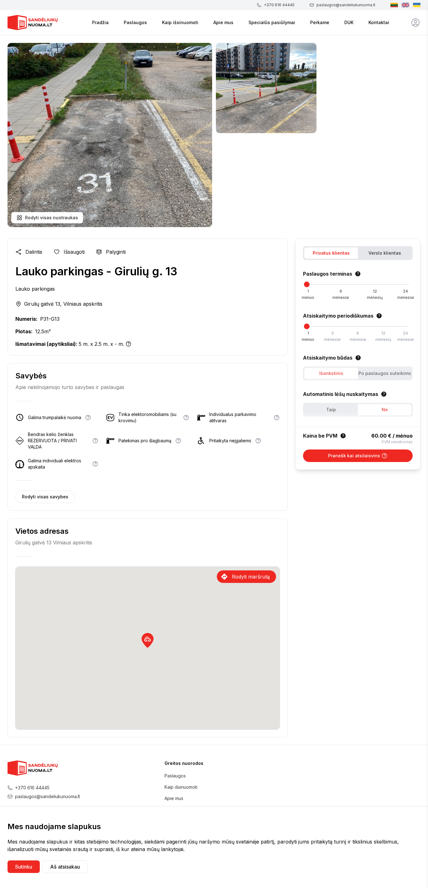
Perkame (319, 22)
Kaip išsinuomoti (180, 22)
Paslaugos (135, 22)
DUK (348, 22)
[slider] (307, 284)
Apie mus (223, 22)
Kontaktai (378, 22)
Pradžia (100, 22)
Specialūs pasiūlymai (271, 22)
